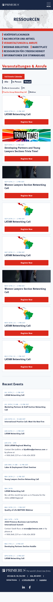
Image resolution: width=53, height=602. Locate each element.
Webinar (33, 92)
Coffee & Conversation (11, 88)
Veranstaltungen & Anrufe (20, 43)
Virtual (28, 81)
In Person (16, 81)
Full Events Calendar (13, 76)
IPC (24, 88)
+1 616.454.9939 (28, 580)
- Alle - (6, 81)
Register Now (26, 121)
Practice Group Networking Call (15, 92)
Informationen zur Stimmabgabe (24, 55)
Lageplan (43, 580)
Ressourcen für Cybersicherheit (24, 51)
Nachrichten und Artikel (19, 38)
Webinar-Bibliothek (16, 47)
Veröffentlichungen (16, 34)
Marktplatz (39, 47)
